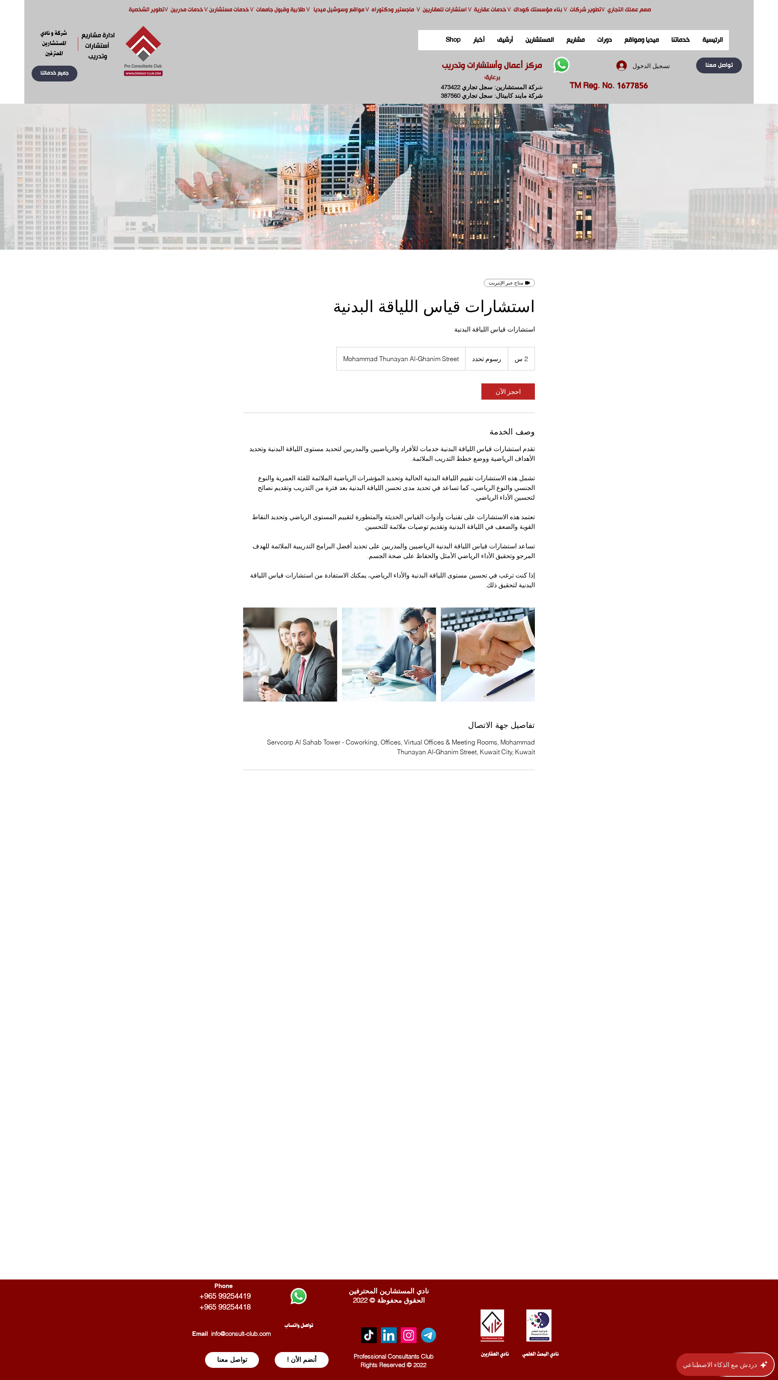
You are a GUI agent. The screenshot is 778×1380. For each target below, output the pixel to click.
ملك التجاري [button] (621, 10)
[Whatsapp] (561, 65)
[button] (54, 73)
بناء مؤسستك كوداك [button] (537, 10)
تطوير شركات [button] (585, 10)
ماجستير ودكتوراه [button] (393, 10)
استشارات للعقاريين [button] (445, 10)
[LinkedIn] (389, 1335)
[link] (508, 391)
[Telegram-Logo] (428, 1335)
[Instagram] (409, 1335)
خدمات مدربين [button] (186, 10)
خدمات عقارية (490, 10)
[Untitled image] (290, 655)
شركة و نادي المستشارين (54, 38)
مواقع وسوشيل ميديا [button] (339, 10)
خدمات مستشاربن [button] (229, 10)
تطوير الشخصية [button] (147, 10)
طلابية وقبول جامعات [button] (280, 10)
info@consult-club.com (241, 1333)
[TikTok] (369, 1335)
